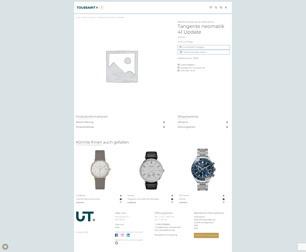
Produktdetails (85, 127)
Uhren (85, 17)
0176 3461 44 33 (187, 70)
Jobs (117, 227)
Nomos (92, 17)
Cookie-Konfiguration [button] (204, 222)
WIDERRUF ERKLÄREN (206, 235)
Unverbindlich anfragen (192, 47)
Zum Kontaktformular (164, 230)
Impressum (199, 217)
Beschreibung (84, 122)
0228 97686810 (187, 65)
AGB (196, 225)
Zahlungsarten (187, 127)
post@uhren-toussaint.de (192, 68)
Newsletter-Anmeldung (165, 235)
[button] (222, 7)
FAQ (196, 228)
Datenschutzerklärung (204, 220)
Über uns (119, 224)
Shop (78, 17)
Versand (183, 122)
